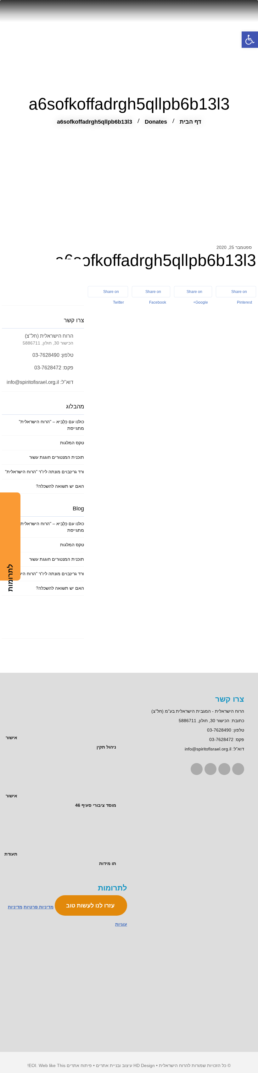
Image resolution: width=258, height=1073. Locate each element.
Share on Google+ (197, 293)
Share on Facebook (155, 293)
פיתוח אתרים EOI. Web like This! (59, 1065)
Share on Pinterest (241, 293)
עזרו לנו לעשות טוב (91, 905)
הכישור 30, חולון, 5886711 (204, 720)
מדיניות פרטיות (38, 906)
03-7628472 (221, 739)
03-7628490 (219, 730)
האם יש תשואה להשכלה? (60, 486)
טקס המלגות (72, 442)
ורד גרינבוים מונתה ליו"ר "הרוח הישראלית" (44, 471)
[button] (250, 39)
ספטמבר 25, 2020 (234, 247)
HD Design (144, 1065)
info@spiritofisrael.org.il (208, 748)
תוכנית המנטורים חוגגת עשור (56, 457)
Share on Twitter (113, 293)
